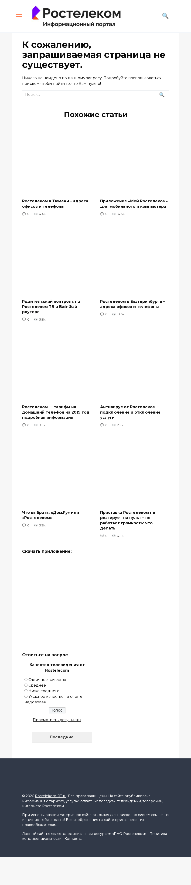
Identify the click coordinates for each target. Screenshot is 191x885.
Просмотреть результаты (57, 720)
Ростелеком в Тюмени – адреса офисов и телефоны (55, 203)
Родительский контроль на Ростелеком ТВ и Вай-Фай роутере (51, 306)
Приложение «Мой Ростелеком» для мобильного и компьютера (134, 203)
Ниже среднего (43, 691)
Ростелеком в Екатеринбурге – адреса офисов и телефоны (132, 304)
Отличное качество (47, 680)
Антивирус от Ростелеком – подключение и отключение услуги (130, 412)
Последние (62, 737)
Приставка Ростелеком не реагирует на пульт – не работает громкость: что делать (127, 520)
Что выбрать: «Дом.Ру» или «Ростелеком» (50, 515)
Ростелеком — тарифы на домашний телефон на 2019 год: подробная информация (56, 412)
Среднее (37, 685)
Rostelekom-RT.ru (50, 796)
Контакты (73, 839)
